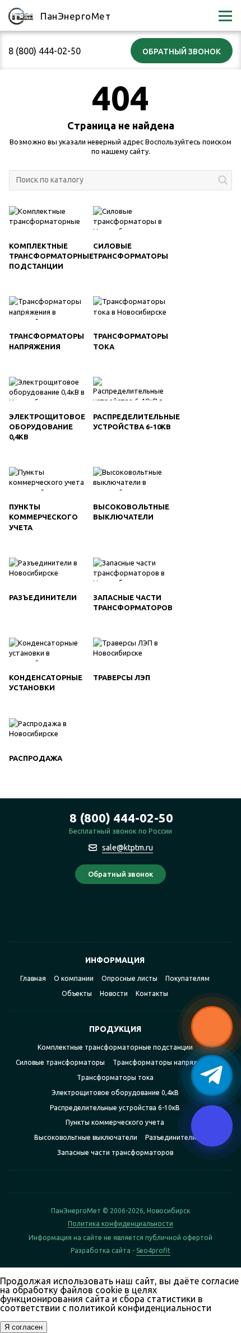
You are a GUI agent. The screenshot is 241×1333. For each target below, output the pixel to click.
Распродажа (35, 758)
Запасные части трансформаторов (115, 1152)
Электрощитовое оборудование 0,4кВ (47, 427)
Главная (33, 978)
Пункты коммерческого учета (43, 517)
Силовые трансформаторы (60, 1062)
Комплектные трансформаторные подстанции (51, 256)
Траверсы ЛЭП (121, 677)
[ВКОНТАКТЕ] (131, 916)
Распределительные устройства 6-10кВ (115, 1107)
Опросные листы (129, 978)
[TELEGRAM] (109, 916)
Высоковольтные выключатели (85, 1137)
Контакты (152, 993)
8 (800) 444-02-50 (44, 50)
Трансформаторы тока (115, 1077)
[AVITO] (153, 916)
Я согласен (23, 1327)
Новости (114, 993)
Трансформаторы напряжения (163, 1062)
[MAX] (88, 916)
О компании (74, 978)
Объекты (77, 993)
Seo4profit (153, 1250)
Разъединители (43, 597)
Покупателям (187, 978)
